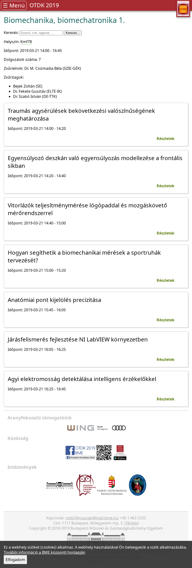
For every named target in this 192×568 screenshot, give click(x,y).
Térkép (132, 523)
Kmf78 (26, 41)
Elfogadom (15, 559)
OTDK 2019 (44, 5)
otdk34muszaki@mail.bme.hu (92, 517)
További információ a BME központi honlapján (44, 552)
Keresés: (12, 32)
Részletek (165, 138)
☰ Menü (14, 5)
